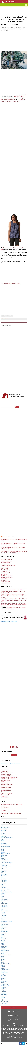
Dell (2, 872)
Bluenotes (3, 852)
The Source (3, 987)
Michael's (3, 930)
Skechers (3, 971)
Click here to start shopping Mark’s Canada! (10, 283)
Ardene (2, 839)
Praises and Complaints (6, 793)
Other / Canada (4, 791)
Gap (2, 884)
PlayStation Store (5, 950)
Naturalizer (3, 933)
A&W (2, 842)
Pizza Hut (3, 949)
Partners (3, 809)
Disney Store (4, 874)
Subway (3, 979)
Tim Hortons (3, 988)
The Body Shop (4, 984)
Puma (2, 953)
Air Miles (3, 833)
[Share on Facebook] (20, 1043)
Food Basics (4, 880)
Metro (2, 928)
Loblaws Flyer (4, 571)
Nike (2, 937)
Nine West (3, 938)
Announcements (4, 769)
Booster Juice (4, 855)
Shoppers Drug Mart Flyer (7, 577)
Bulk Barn (3, 856)
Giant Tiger (3, 887)
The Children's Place (5, 985)
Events (2, 781)
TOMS (2, 990)
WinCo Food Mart (5, 1001)
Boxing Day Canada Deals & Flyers (9, 621)
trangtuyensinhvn (5, 590)
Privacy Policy (19, 1037)
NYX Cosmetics (4, 941)
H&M (2, 897)
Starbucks (3, 978)
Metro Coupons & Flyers (6, 572)
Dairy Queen (4, 870)
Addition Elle (3, 828)
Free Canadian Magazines (7, 784)
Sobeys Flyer (4, 578)
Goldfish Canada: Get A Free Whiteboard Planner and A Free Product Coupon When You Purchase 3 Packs (13, 591)
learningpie (3, 603)
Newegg (3, 935)
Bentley (2, 849)
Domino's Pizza (4, 875)
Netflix (2, 934)
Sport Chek (3, 975)
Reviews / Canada (5, 794)
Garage (2, 886)
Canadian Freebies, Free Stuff (7, 778)
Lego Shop (3, 916)
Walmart (3, 997)
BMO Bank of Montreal (6, 853)
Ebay (2, 877)
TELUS (2, 982)
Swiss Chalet (4, 981)
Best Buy (3, 850)
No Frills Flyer (4, 574)
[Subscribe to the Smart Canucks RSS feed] (15, 747)
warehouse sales (5, 797)
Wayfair (2, 999)
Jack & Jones (4, 905)
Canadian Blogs (4, 771)
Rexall (2, 957)
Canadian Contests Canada (7, 772)
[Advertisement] (14, 81)
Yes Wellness (4, 1003)
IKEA (2, 902)
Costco (2, 868)
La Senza (3, 913)
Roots (2, 962)
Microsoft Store (4, 931)
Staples (2, 977)
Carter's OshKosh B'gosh (6, 862)
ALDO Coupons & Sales (6, 559)
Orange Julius (4, 946)
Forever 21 (3, 883)
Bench (2, 847)
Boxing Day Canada (5, 562)
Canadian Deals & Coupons (7, 775)
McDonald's (3, 927)
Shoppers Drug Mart (5, 969)
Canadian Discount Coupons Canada (14, 29)
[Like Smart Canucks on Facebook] (13, 747)
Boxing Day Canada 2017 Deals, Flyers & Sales (11, 804)
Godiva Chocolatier (5, 889)
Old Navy (3, 944)
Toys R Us (3, 991)
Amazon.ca (3, 836)
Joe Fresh (3, 908)
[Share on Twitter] (23, 1043)
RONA (2, 960)
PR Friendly (3, 810)
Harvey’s (3, 894)
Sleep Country (4, 972)
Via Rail (2, 996)
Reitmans (3, 956)
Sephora (3, 966)
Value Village (4, 994)
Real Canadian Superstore (7, 955)
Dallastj (2, 594)
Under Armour (4, 993)
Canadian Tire (4, 861)
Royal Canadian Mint (5, 963)
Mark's (3, 315)
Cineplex (3, 864)
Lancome (3, 912)
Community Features (5, 780)
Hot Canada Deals (8, 536)
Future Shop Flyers (5, 569)
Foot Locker (3, 881)
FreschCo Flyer (4, 568)
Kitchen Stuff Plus (5, 911)
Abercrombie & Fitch (5, 827)
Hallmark (3, 893)
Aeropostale (3, 830)
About (9, 1019)
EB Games (3, 878)
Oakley (2, 943)
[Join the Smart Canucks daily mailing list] (17, 747)
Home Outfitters (4, 899)
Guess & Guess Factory (6, 891)
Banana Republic (5, 845)
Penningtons (4, 947)
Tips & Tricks (4, 796)
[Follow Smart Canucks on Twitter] (11, 747)
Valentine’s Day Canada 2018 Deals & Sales (11, 813)
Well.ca (2, 1000)
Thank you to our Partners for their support (10, 763)
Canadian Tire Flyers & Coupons (8, 565)
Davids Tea (3, 871)
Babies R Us (4, 843)
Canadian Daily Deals (6, 774)
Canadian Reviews (5, 564)
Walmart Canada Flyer (6, 583)
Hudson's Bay (4, 900)
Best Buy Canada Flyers (6, 561)
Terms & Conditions (10, 1037)
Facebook (17, 1018)
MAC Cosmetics (4, 924)
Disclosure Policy (5, 807)
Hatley (2, 896)
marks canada (9, 315)
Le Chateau (3, 915)
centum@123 (4, 598)
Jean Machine (4, 906)
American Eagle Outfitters (6, 837)
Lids (2, 918)
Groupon (3, 890)
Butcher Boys (4, 858)
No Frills (3, 940)
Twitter (17, 1019)
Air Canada (3, 831)
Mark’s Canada (22, 95)
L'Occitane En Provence (6, 921)
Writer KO (13, 27)
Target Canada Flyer (5, 581)
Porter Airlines (4, 952)
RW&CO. (3, 965)
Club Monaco (4, 865)
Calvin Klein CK (4, 859)
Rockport (3, 959)
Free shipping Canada (6, 787)
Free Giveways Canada (6, 786)
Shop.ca (3, 968)
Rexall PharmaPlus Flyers (7, 575)
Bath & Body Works (5, 846)
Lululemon (3, 922)
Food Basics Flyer (5, 567)
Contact (2, 806)
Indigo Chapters (4, 903)
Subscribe (14, 755)
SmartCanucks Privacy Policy (7, 811)
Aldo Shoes (3, 834)
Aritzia (2, 840)
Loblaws (3, 919)
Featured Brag (4, 783)
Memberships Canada (6, 790)
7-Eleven (3, 826)
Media (9, 1020)
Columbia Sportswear (6, 867)
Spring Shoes (4, 580)
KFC (2, 909)
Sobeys (2, 974)
